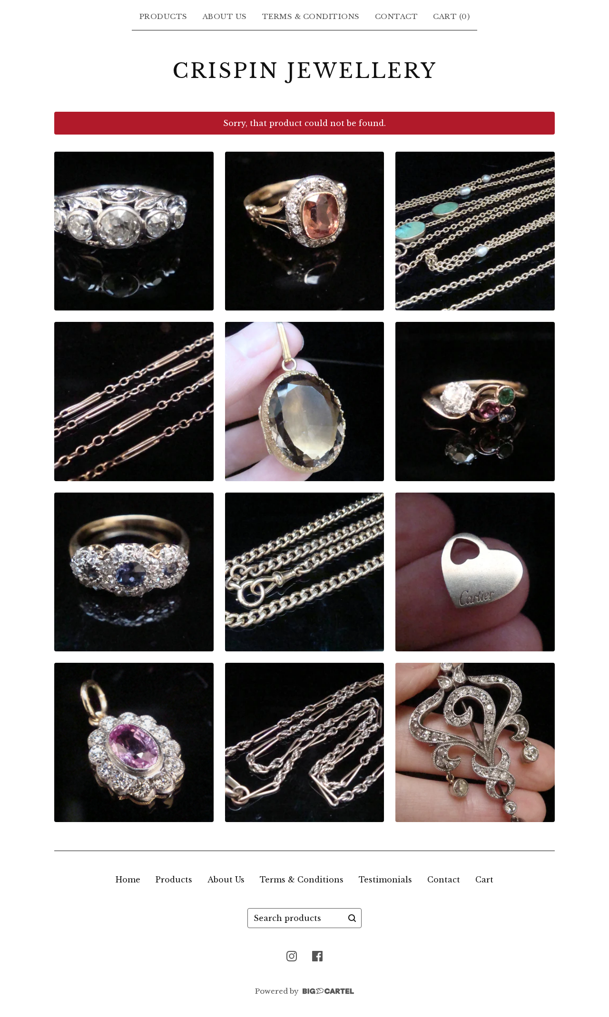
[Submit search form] (352, 918)
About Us (225, 16)
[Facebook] (317, 956)
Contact (396, 16)
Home (128, 879)
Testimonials (385, 879)
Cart (484, 879)
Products (163, 16)
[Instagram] (291, 956)
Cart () (451, 16)
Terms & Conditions (311, 16)
